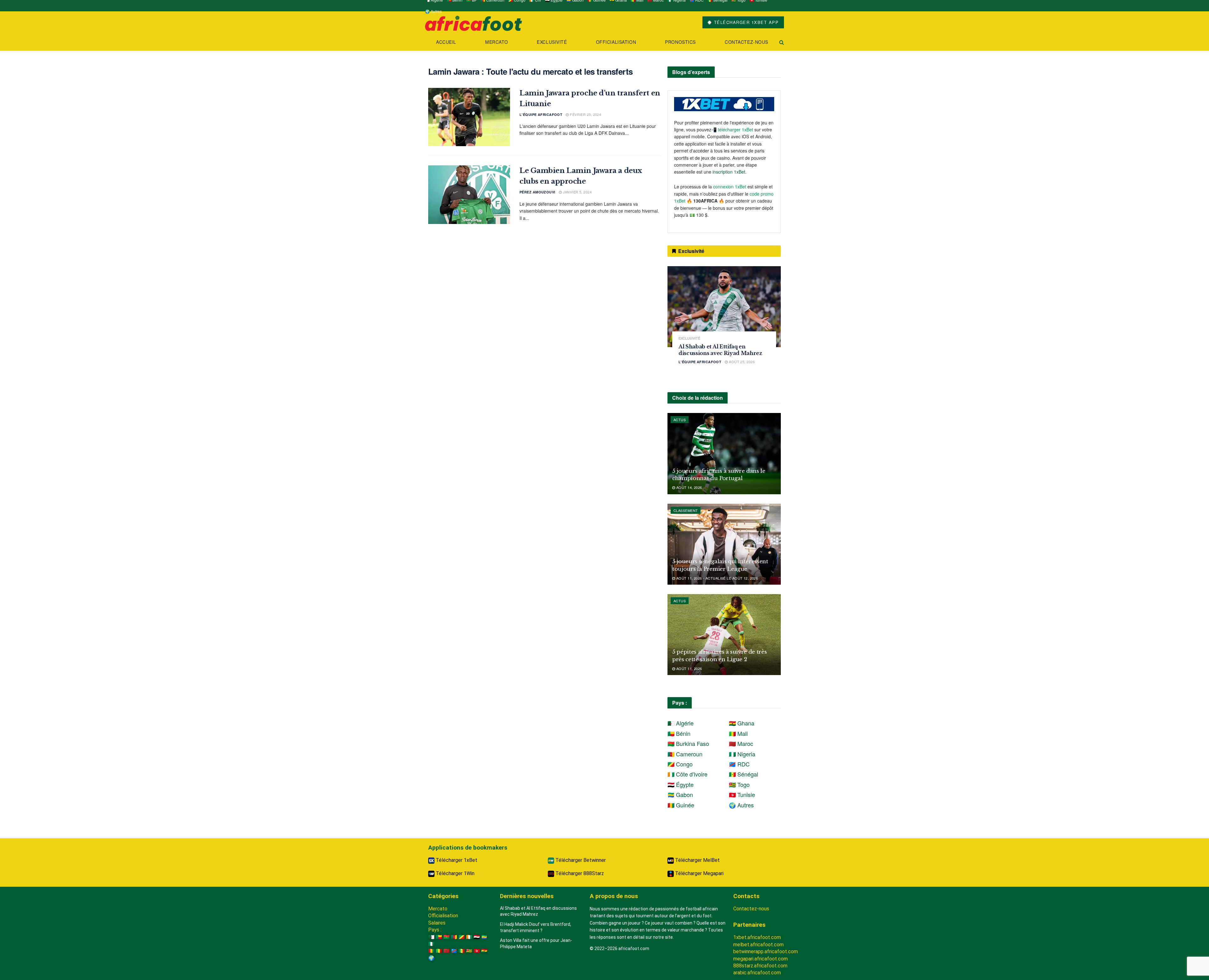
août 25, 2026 (741, 361)
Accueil (446, 42)
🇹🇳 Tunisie (742, 794)
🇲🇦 (446, 951)
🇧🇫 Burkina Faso (688, 743)
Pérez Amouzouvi (537, 192)
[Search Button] (781, 42)
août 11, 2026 (688, 668)
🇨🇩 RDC (739, 764)
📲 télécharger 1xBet (732, 129)
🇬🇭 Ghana (741, 723)
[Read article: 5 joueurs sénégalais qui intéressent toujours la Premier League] (724, 544)
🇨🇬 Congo (680, 764)
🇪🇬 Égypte (680, 784)
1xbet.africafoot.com (757, 937)
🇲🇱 (439, 951)
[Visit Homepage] (473, 22)
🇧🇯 (439, 937)
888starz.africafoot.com (760, 966)
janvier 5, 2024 (577, 191)
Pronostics (680, 42)
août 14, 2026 (688, 487)
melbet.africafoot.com (758, 945)
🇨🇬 (461, 937)
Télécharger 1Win (454, 873)
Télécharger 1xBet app (745, 22)
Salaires (437, 923)
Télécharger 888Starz (579, 873)
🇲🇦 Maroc (741, 743)
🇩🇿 (431, 937)
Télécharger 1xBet (455, 860)
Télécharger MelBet (697, 860)
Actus (679, 419)
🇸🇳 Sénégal (743, 774)
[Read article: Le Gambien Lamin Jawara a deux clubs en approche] (469, 194)
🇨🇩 (454, 951)
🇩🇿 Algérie (680, 723)
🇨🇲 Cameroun (684, 754)
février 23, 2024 (585, 114)
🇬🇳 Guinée (680, 805)
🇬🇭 (484, 951)
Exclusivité (552, 42)
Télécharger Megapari (699, 873)
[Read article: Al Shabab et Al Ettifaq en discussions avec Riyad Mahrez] (724, 306)
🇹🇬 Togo (739, 784)
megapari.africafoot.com (760, 959)
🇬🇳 (431, 951)
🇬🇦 (484, 937)
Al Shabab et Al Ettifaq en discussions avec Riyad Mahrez (720, 349)
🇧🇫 (446, 937)
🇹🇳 (477, 951)
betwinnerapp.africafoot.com (765, 951)
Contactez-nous (746, 42)
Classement (685, 510)
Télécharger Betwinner (580, 860)
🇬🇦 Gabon (680, 794)
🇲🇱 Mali (738, 733)
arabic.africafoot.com (757, 973)
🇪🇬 (477, 937)
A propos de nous (614, 896)
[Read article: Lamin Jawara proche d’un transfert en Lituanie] (469, 117)
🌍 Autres (433, 11)
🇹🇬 (469, 951)
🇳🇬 (431, 944)
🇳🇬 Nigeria (742, 754)
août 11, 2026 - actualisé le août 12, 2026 (716, 578)
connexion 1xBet (729, 186)
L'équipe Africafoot (540, 114)
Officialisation (616, 42)
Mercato (496, 42)
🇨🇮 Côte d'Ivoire (687, 774)
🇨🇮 (469, 937)
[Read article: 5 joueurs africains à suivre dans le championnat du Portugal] (724, 453)
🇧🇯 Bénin (678, 733)
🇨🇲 (454, 937)
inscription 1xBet (728, 172)
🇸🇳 (461, 951)
